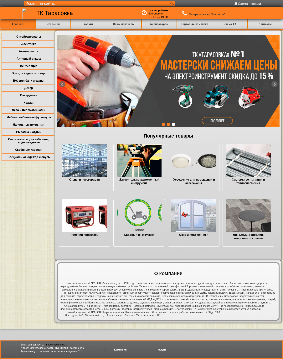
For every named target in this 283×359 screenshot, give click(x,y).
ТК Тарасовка (54, 13)
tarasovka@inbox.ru (56, 344)
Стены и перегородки (84, 179)
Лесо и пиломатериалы (28, 110)
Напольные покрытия (28, 124)
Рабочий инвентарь (84, 234)
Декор (28, 88)
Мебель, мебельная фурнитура (29, 117)
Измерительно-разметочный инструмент (139, 181)
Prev (62, 89)
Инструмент (28, 95)
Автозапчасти (28, 51)
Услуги (162, 349)
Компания (120, 349)
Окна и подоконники (193, 234)
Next (274, 89)
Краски (28, 102)
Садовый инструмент (139, 234)
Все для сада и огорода (28, 73)
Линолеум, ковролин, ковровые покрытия (248, 236)
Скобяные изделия (28, 149)
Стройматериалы (28, 36)
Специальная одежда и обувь (29, 157)
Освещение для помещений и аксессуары (194, 181)
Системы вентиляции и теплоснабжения (248, 181)
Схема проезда (249, 4)
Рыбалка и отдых (28, 131)
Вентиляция (28, 66)
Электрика (28, 44)
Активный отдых (29, 58)
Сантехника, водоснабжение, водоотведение (28, 141)
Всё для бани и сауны (28, 80)
